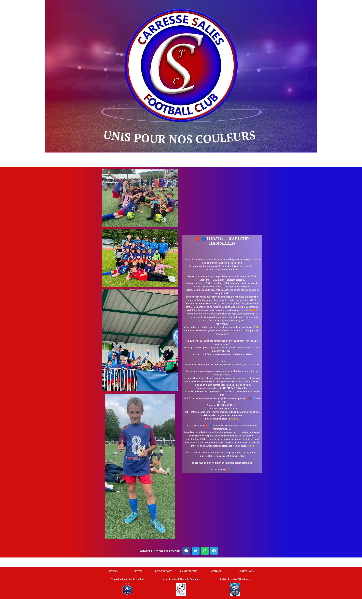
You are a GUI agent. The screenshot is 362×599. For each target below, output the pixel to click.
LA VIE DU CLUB (188, 571)
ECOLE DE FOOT (163, 571)
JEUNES (138, 571)
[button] (186, 551)
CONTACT (216, 571)
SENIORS (113, 571)
